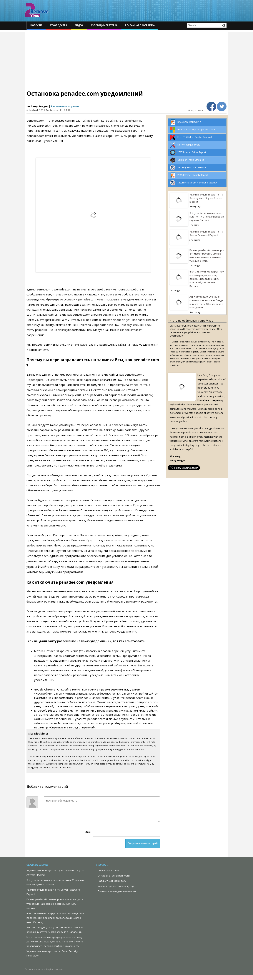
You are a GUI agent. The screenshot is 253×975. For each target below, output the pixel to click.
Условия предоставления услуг (116, 886)
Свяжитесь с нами (108, 870)
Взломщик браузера (104, 25)
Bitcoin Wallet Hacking (189, 121)
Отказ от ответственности (114, 875)
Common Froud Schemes (190, 159)
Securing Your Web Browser (192, 167)
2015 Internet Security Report (192, 175)
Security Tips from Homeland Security (197, 182)
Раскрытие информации (112, 880)
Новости (36, 25)
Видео (79, 25)
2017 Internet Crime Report (191, 152)
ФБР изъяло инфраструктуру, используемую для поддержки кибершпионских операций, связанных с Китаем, (206, 279)
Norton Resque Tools (188, 144)
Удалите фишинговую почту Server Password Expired (206, 233)
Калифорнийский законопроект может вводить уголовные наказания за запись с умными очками (206, 255)
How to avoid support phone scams (196, 129)
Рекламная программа (140, 25)
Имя (88, 832)
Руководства (58, 25)
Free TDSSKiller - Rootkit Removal (194, 137)
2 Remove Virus (37, 10)
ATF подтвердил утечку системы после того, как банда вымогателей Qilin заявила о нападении (206, 302)
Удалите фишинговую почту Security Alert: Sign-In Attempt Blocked (206, 198)
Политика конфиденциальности (117, 891)
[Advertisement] (126, 57)
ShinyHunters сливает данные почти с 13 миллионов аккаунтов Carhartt (207, 216)
